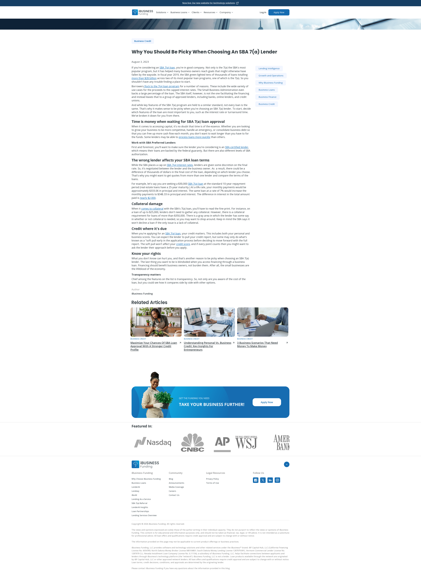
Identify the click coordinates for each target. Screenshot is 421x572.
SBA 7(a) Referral (139, 503)
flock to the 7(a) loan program (161, 86)
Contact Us (174, 495)
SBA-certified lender (236, 147)
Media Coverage (176, 487)
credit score (183, 244)
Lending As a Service (141, 499)
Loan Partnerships (140, 511)
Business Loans (139, 483)
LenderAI (136, 487)
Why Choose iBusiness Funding (146, 479)
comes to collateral (152, 208)
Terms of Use (212, 483)
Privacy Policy (212, 479)
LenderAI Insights (140, 507)
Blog (171, 479)
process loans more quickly (194, 137)
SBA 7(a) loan (167, 67)
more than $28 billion (144, 78)
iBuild (134, 495)
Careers (172, 491)
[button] (163, 12)
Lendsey (135, 491)
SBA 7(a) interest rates (180, 165)
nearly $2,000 (148, 198)
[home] (142, 12)
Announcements (176, 483)
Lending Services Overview (144, 515)
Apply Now (279, 12)
